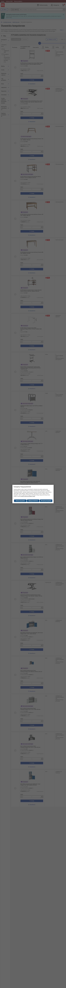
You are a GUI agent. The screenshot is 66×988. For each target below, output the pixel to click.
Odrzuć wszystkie (20, 500)
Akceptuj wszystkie (46, 500)
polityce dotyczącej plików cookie (28, 496)
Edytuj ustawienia (33, 500)
